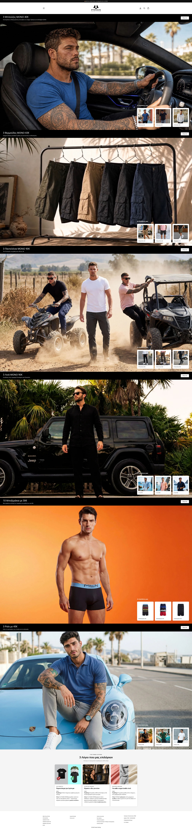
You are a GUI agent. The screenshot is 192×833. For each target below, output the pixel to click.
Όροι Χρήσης (99, 818)
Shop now (185, 18)
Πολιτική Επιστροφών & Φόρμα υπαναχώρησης (105, 821)
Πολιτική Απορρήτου (100, 819)
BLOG (44, 825)
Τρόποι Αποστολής (100, 816)
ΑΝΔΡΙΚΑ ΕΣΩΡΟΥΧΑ (47, 821)
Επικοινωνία (72, 818)
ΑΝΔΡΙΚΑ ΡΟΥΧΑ (46, 819)
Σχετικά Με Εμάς (73, 816)
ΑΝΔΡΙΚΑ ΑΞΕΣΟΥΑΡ (47, 823)
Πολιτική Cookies (100, 823)
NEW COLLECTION (46, 816)
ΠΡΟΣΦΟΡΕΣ (45, 818)
